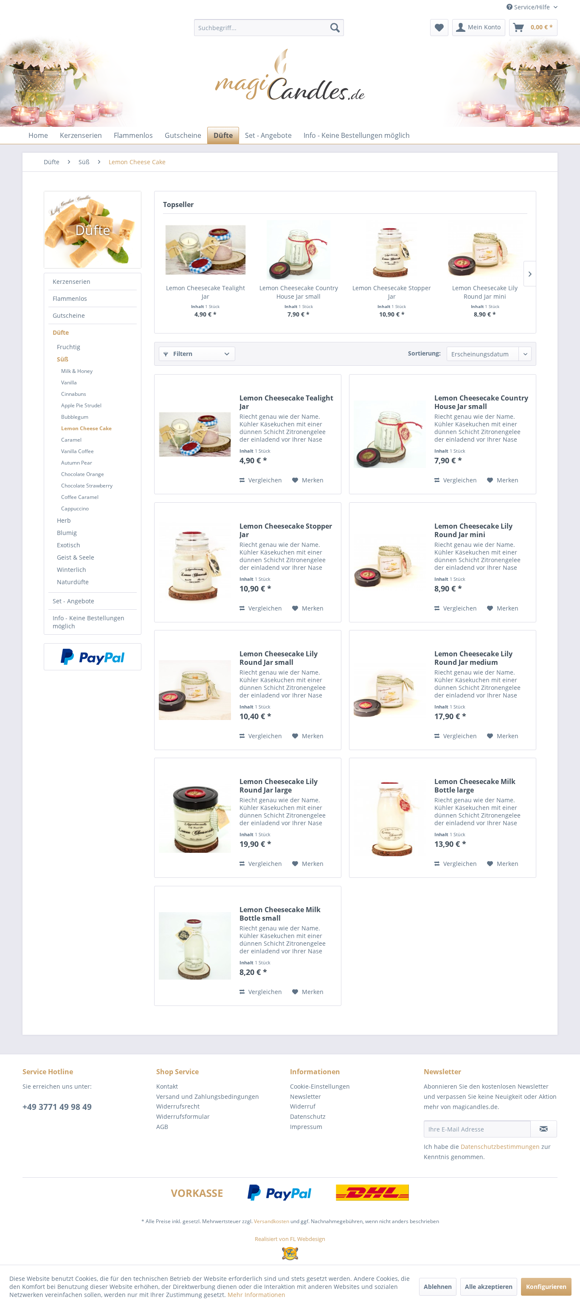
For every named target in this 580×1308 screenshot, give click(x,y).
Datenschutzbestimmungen (500, 1147)
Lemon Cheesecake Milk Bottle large (474, 785)
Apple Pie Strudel (81, 405)
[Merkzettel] (439, 27)
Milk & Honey (77, 371)
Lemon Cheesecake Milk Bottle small (280, 913)
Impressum (306, 1127)
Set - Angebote (73, 601)
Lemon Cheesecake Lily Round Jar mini (485, 292)
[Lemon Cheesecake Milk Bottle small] (195, 946)
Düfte (61, 332)
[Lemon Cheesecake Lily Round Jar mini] (485, 250)
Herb (64, 520)
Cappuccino (75, 508)
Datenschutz (308, 1116)
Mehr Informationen (256, 1295)
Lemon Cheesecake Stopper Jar (391, 292)
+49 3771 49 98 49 (57, 1106)
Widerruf (302, 1106)
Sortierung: (424, 353)
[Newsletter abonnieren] (543, 1128)
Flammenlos (70, 298)
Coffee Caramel (80, 497)
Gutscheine (69, 315)
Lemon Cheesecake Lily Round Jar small (278, 658)
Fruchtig (68, 347)
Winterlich (71, 570)
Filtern (182, 354)
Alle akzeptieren (488, 1287)
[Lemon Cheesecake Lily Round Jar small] (195, 690)
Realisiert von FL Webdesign (290, 1239)
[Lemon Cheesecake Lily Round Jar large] (195, 818)
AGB (162, 1127)
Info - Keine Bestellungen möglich (88, 622)
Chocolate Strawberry (87, 485)
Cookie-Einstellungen (320, 1086)
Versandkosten (271, 1221)
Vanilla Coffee (77, 451)
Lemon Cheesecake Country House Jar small (298, 292)
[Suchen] (335, 27)
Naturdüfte (73, 582)
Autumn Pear (76, 462)
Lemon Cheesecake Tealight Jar (205, 292)
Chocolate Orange (82, 474)
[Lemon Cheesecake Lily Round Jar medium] (390, 690)
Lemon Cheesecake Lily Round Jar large (278, 785)
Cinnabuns (73, 394)
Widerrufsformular (183, 1116)
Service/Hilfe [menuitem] (532, 7)
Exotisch (68, 545)
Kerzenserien (71, 281)
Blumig (67, 533)
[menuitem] (269, 27)
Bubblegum (74, 416)
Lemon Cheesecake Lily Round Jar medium (473, 658)
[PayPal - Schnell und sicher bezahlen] (92, 657)
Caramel (71, 439)
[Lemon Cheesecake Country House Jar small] (299, 250)
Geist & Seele (75, 557)
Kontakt (167, 1086)
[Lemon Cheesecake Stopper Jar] (392, 250)
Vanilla (69, 382)
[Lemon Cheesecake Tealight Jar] (205, 250)
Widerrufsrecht (178, 1106)
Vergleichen (264, 480)
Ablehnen (438, 1287)
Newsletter (305, 1096)
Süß (62, 359)
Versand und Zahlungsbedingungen (207, 1096)
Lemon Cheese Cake (86, 428)
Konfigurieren (546, 1287)
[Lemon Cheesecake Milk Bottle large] (390, 818)
